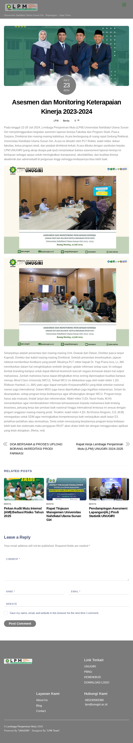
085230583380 (94, 700)
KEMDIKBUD (92, 677)
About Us (42, 700)
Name (10, 591)
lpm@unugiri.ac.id (96, 704)
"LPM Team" (53, 730)
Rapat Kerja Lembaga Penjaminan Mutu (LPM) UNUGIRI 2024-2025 (99, 446)
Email (75, 591)
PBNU (88, 671)
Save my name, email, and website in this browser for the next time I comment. (54, 612)
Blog (39, 705)
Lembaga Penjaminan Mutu (21, 726)
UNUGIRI (90, 666)
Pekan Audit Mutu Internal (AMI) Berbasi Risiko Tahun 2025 (24, 512)
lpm (56, 120)
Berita (66, 120)
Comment (13, 559)
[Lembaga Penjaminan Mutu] (21, 10)
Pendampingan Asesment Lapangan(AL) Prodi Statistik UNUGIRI (108, 512)
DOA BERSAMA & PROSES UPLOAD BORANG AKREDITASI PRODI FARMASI (36, 448)
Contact (41, 711)
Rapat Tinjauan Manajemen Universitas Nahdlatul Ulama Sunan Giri (63, 514)
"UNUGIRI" (24, 730)
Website (11, 604)
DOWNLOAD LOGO (96, 682)
